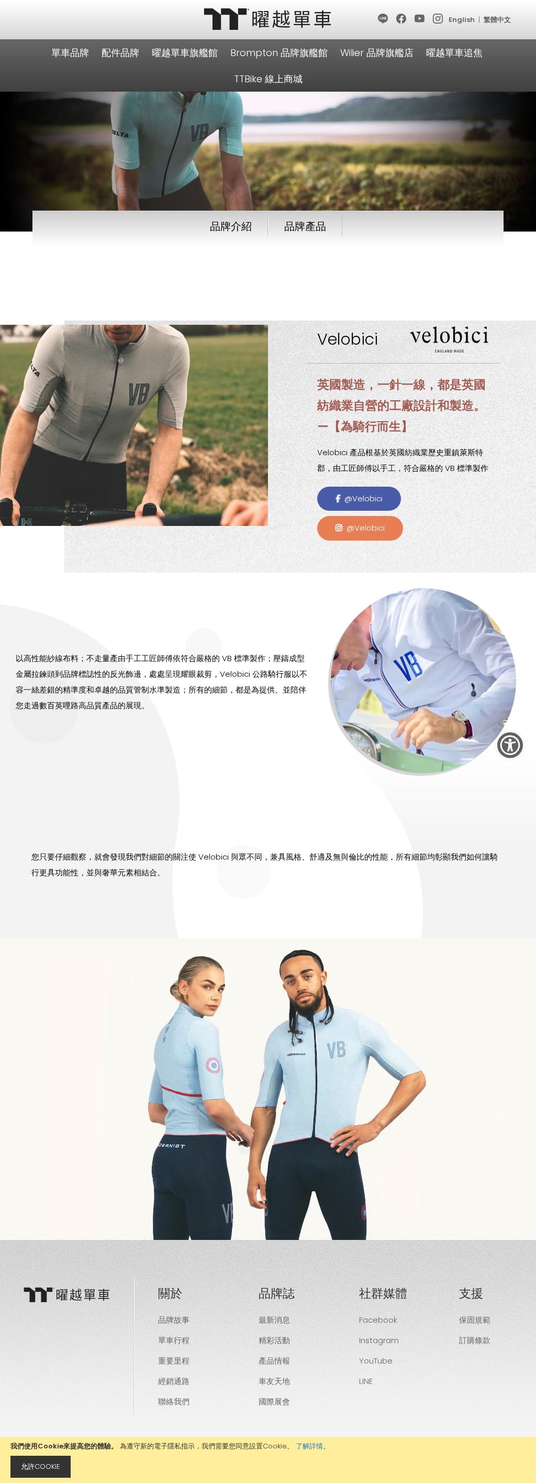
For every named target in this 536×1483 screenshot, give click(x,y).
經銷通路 (173, 1381)
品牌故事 (173, 1319)
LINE (366, 1381)
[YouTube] (420, 19)
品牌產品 (305, 226)
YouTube (376, 1360)
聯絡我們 (173, 1401)
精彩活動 (274, 1340)
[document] (268, 1460)
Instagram (379, 1340)
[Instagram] (438, 19)
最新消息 (274, 1319)
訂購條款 (474, 1340)
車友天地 (274, 1381)
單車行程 (173, 1340)
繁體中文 (497, 20)
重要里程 (173, 1360)
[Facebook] (401, 19)
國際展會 (274, 1401)
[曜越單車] (268, 19)
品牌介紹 (231, 226)
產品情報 (274, 1360)
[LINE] (383, 19)
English (462, 20)
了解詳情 (309, 1446)
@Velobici (361, 498)
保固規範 (474, 1319)
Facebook (378, 1319)
